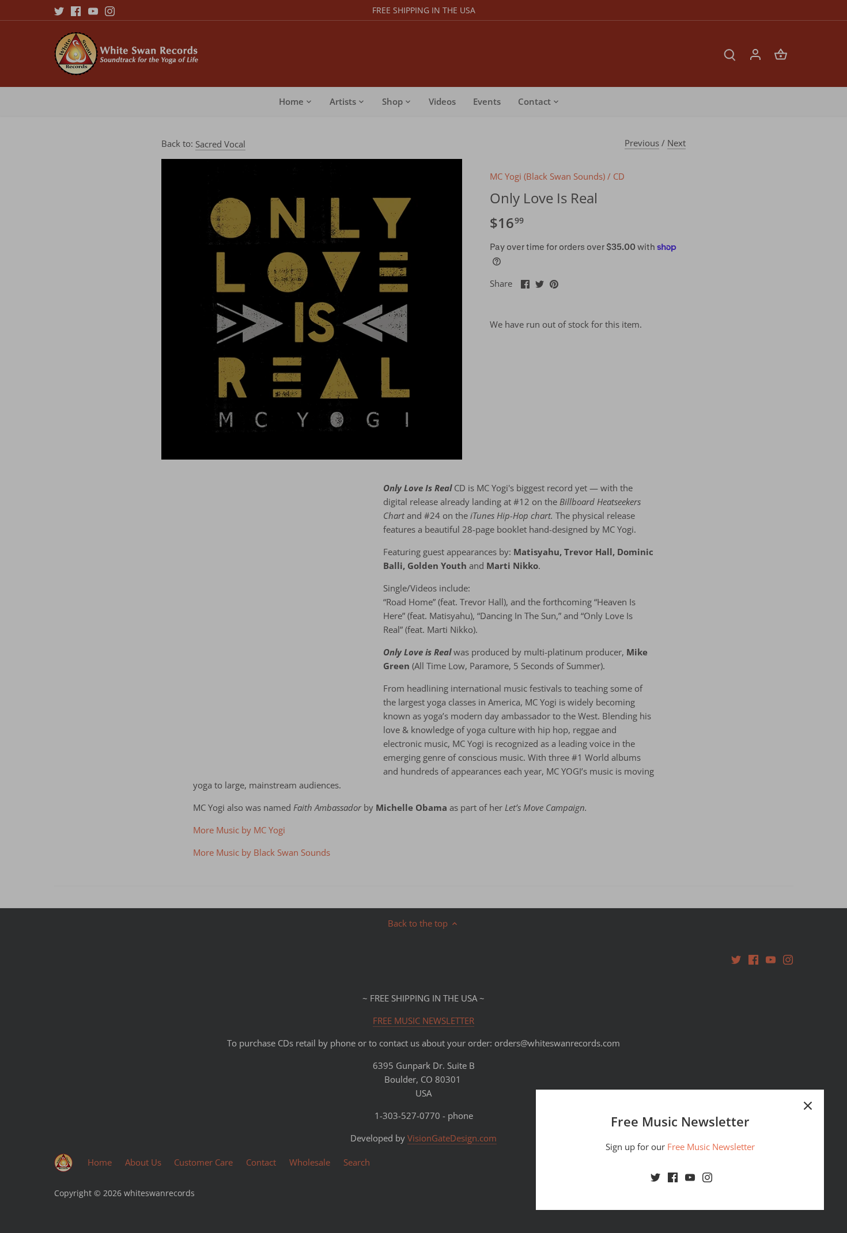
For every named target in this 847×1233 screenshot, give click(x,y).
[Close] (807, 1105)
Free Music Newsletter (711, 1146)
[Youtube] (690, 1177)
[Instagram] (707, 1177)
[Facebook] (673, 1177)
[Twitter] (655, 1177)
